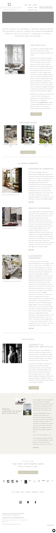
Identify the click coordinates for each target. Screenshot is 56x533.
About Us (34, 387)
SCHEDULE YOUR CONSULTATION (28, 472)
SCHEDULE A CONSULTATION (46, 7)
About (30, 4)
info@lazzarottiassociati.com (18, 517)
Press (35, 7)
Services (35, 4)
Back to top (50, 525)
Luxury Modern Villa (28, 144)
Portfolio (30, 7)
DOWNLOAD (27, 492)
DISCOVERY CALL (43, 102)
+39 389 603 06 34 (6, 517)
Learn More (36, 114)
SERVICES (17, 492)
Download (30, 9)
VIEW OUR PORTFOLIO (28, 152)
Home (26, 4)
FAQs (36, 9)
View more (31, 201)
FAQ (13, 492)
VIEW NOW (36, 447)
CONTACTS (41, 492)
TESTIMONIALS (35, 492)
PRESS (22, 492)
